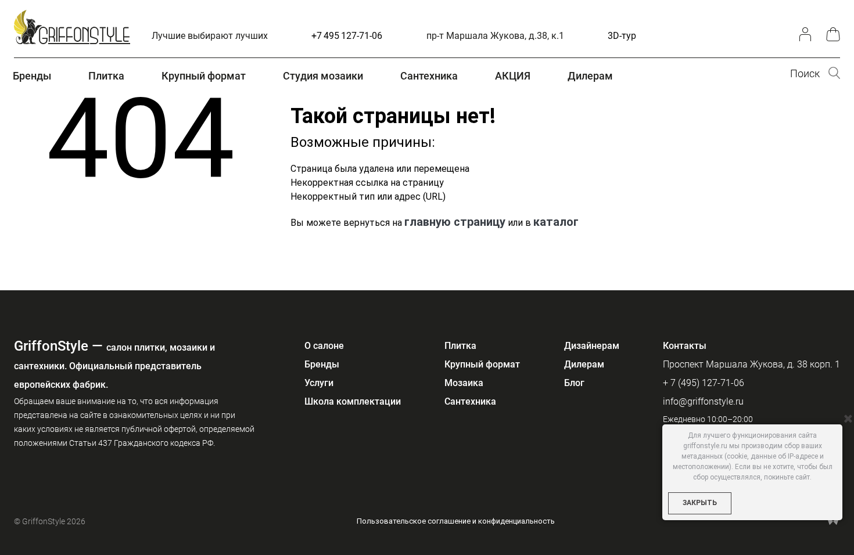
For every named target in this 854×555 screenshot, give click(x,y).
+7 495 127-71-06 (346, 35)
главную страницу (454, 222)
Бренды (321, 364)
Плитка (460, 345)
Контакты (684, 345)
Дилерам (584, 364)
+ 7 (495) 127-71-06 (703, 382)
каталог (556, 222)
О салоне (324, 345)
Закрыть (700, 503)
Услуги (318, 382)
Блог (574, 382)
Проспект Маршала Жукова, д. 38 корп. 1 (751, 364)
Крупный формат (482, 364)
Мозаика (463, 382)
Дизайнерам (591, 345)
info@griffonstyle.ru (703, 401)
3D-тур (622, 35)
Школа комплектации (352, 401)
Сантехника (470, 401)
